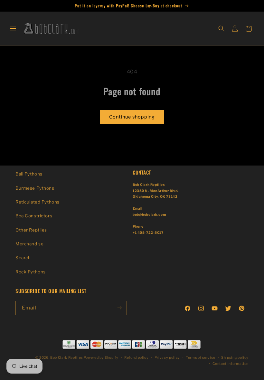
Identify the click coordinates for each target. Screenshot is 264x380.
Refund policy (136, 358)
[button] (13, 28)
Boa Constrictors (33, 215)
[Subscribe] (119, 308)
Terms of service (200, 358)
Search (23, 257)
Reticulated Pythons (37, 201)
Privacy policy (167, 358)
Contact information (230, 364)
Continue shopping (132, 117)
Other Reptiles (31, 230)
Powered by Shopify (101, 358)
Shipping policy (235, 358)
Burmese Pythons (34, 188)
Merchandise (29, 243)
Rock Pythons (30, 271)
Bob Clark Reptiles (66, 358)
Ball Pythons (28, 173)
